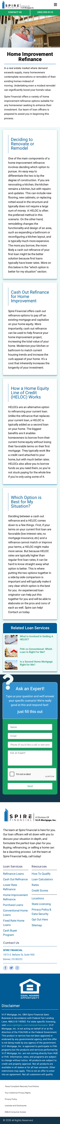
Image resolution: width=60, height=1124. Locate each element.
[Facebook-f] (5, 968)
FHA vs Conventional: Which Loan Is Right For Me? (36, 650)
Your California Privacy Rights (18, 1092)
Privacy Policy (11, 1099)
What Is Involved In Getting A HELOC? (36, 637)
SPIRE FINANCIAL (13, 950)
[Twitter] (11, 968)
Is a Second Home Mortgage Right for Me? (36, 663)
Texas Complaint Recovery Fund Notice (22, 1086)
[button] (55, 4)
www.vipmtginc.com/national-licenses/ (27, 1025)
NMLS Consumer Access (15, 1112)
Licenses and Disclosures (15, 1105)
